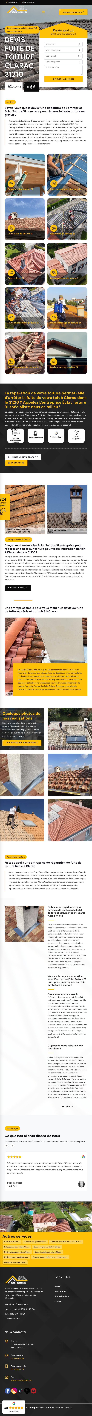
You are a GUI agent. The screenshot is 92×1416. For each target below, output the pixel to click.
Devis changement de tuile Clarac (47, 1247)
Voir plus (66, 1106)
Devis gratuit (60, 1291)
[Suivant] (12, 1145)
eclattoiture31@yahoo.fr (21, 1380)
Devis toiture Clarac (12, 1242)
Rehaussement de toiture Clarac (16, 1247)
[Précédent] (6, 1145)
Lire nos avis (14, 1411)
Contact (58, 1301)
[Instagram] (14, 1391)
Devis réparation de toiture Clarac (48, 1252)
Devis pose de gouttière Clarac (16, 1257)
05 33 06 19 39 (14, 2)
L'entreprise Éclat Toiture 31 (41, 1407)
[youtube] (34, 1391)
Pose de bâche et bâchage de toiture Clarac (50, 1257)
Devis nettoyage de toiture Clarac (17, 1252)
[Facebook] (8, 1391)
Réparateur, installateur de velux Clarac (66, 1242)
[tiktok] (21, 1391)
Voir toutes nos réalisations (21, 743)
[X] (27, 1391)
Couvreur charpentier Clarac (35, 1242)
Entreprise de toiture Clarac (15, 1262)
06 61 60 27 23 (29, 2)
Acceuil (58, 1286)
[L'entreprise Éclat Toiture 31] (17, 9)
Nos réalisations (62, 1296)
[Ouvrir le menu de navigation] (43, 12)
